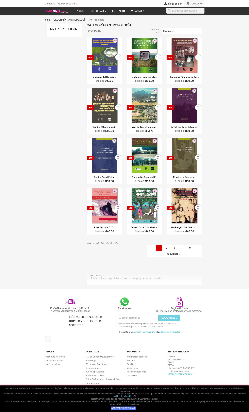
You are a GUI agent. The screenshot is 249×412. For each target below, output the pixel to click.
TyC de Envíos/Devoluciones (100, 356)
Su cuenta (133, 351)
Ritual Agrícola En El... (104, 227)
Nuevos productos (54, 360)
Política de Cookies (95, 375)
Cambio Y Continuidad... (105, 127)
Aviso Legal (91, 360)
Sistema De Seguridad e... (144, 177)
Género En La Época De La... (144, 227)
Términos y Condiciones (97, 364)
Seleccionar (182, 31)
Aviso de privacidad (95, 371)
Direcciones (132, 368)
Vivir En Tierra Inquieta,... (144, 127)
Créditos (131, 364)
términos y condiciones (143, 332)
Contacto (118, 11)
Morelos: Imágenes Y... (184, 177)
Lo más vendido (52, 364)
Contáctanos (92, 383)
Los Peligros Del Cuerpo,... (184, 227)
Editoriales (98, 11)
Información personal (137, 356)
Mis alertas (132, 375)
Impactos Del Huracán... (104, 77)
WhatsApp (137, 11)
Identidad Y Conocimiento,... (184, 77)
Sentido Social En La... (104, 177)
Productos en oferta (55, 356)
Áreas (80, 11)
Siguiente (174, 254)
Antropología (63, 29)
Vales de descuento (136, 371)
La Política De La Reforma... (184, 127)
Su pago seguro (93, 368)
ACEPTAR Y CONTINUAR (123, 408)
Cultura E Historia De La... (144, 77)
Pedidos (131, 360)
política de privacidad (123, 396)
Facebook (48, 339)
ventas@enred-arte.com (180, 373)
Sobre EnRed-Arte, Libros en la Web (103, 379)
